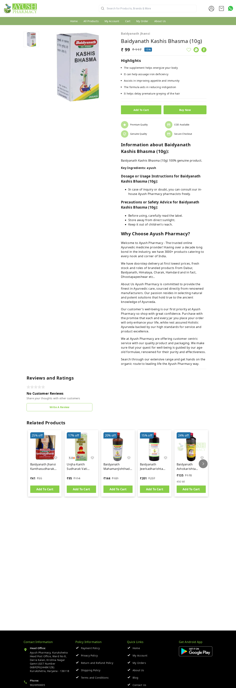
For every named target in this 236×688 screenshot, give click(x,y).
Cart (128, 21)
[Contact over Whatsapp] (230, 8)
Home (74, 21)
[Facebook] (203, 49)
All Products (91, 21)
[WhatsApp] (196, 49)
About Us (160, 21)
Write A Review (59, 407)
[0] (221, 8)
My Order (142, 21)
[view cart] (221, 8)
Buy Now (185, 110)
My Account (112, 21)
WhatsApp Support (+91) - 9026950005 (64, 11)
